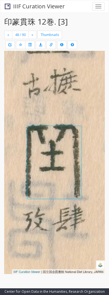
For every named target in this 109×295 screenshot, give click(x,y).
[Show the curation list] (30, 45)
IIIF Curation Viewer (39, 6)
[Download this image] (40, 45)
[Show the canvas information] (51, 45)
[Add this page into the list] (20, 45)
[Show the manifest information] (62, 45)
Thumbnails (50, 34)
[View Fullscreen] (12, 79)
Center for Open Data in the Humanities (35, 291)
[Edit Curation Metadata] (10, 45)
